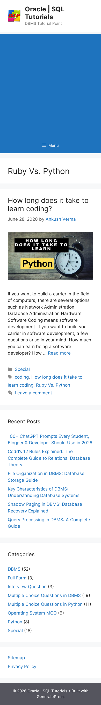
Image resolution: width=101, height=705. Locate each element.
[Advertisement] (50, 84)
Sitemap (16, 657)
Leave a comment (33, 392)
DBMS (14, 569)
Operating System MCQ (32, 613)
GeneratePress (50, 696)
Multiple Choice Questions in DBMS (44, 595)
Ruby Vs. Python (53, 385)
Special (22, 369)
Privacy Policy (22, 666)
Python (15, 621)
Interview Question (27, 586)
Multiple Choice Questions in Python (45, 604)
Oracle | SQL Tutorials (44, 13)
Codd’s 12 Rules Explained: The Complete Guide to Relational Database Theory (49, 458)
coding (22, 377)
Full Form (17, 577)
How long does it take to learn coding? (48, 204)
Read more (59, 353)
